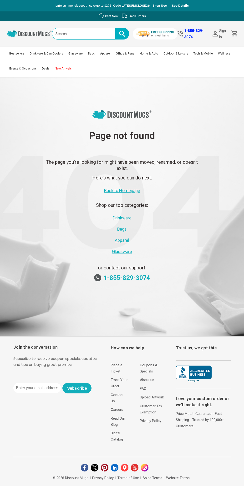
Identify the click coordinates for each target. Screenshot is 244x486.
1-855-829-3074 (193, 34)
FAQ (143, 389)
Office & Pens (125, 53)
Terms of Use (128, 478)
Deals (46, 68)
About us (147, 380)
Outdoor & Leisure (175, 53)
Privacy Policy (150, 421)
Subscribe (77, 388)
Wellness (224, 53)
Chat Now (111, 16)
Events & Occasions (23, 68)
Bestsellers (17, 53)
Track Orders (137, 16)
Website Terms (178, 478)
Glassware (75, 53)
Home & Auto (149, 53)
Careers (117, 409)
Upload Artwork (152, 397)
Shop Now (160, 5)
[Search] (122, 34)
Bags (91, 53)
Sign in (222, 34)
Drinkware (122, 217)
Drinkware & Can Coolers (46, 53)
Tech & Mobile (203, 53)
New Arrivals (63, 68)
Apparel (105, 53)
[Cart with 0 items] (233, 34)
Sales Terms (152, 478)
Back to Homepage (122, 190)
